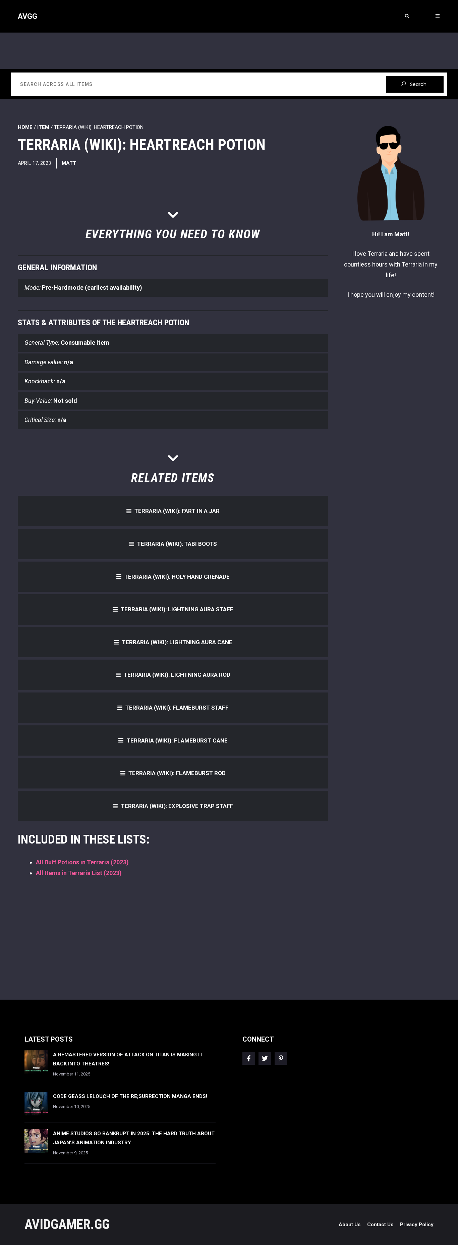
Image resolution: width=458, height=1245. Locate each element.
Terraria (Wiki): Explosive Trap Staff (177, 806)
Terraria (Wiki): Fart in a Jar (177, 511)
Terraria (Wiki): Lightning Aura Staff (177, 609)
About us (349, 1225)
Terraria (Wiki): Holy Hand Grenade (177, 576)
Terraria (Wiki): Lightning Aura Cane (177, 642)
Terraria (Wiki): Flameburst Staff (177, 707)
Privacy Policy (417, 1225)
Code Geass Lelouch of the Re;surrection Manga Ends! (130, 1096)
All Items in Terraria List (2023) (79, 872)
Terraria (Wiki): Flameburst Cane (177, 740)
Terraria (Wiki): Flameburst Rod (177, 773)
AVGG (27, 16)
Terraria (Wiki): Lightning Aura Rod (177, 674)
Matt (69, 163)
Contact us (380, 1225)
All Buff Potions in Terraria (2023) (82, 862)
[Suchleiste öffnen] (407, 16)
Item (43, 127)
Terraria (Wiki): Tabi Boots (177, 543)
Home (25, 127)
